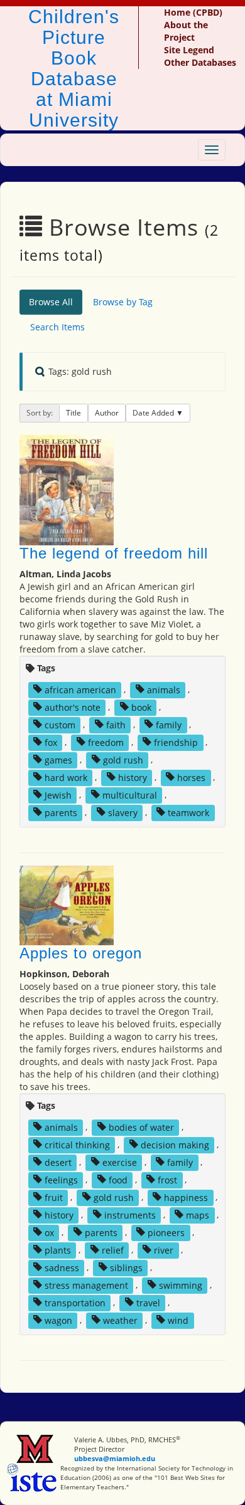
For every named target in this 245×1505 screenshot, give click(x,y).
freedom (106, 742)
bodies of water (141, 1127)
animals (163, 689)
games (58, 759)
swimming (180, 1285)
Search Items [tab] (57, 327)
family (169, 724)
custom (60, 724)
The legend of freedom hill (113, 553)
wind (178, 1320)
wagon (58, 1320)
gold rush (123, 759)
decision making (175, 1144)
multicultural (129, 794)
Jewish (58, 794)
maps (197, 1214)
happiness (186, 1197)
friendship (176, 742)
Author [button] (107, 412)
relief (113, 1250)
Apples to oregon (80, 953)
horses (191, 777)
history (132, 777)
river (163, 1250)
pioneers (166, 1232)
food (118, 1179)
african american (80, 689)
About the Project (186, 31)
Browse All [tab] (51, 302)
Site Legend (189, 50)
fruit (54, 1197)
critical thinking (77, 1144)
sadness (62, 1267)
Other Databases (200, 62)
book (141, 707)
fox (51, 742)
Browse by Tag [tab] (123, 302)
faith (116, 724)
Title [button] (73, 412)
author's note (73, 707)
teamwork (188, 812)
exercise (119, 1162)
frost (167, 1179)
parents (61, 812)
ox (49, 1232)
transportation (75, 1302)
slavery (123, 812)
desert (58, 1162)
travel (148, 1302)
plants (58, 1250)
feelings (61, 1179)
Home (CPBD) (193, 12)
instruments (130, 1214)
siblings (126, 1267)
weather (120, 1320)
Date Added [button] (154, 412)
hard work (66, 777)
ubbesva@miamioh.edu (114, 1458)
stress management (86, 1285)
